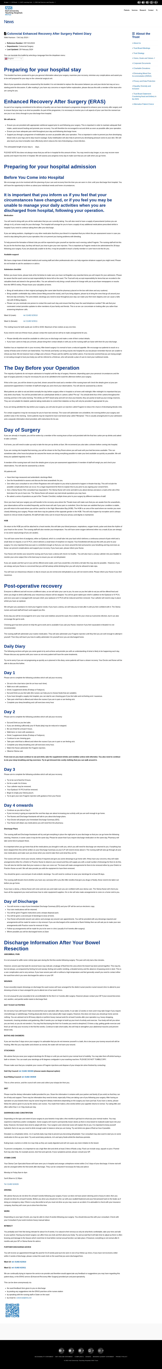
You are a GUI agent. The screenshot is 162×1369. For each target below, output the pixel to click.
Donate (88, 1356)
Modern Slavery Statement (103, 1356)
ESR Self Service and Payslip (44, 2)
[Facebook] (139, 2)
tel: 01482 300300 (26, 1071)
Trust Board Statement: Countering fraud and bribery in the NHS (144, 96)
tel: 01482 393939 (29, 1077)
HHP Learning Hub (26, 2)
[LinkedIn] (148, 2)
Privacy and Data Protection (144, 81)
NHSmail (14, 2)
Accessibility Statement (44, 1356)
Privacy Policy (121, 1356)
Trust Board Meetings (141, 48)
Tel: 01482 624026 (11, 1184)
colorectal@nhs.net (23, 1298)
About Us (137, 43)
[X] (143, 2)
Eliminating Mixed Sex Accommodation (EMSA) (141, 74)
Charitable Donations (141, 68)
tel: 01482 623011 (30, 321)
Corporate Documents (142, 63)
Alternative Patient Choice (143, 104)
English (10, 59)
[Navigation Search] (156, 10)
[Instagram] (156, 2)
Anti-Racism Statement (64, 1356)
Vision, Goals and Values (143, 58)
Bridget (6, 2)
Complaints (79, 1356)
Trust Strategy (138, 53)
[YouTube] (152, 2)
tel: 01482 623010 (30, 315)
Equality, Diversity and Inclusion (141, 87)
